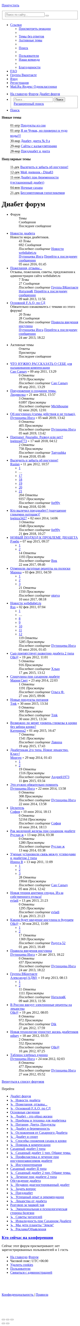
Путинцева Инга (31, 256)
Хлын (55, 669)
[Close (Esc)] (3, 1319)
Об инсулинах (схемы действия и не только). (43, 414)
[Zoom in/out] (12, 1319)
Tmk (13, 703)
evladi (14, 900)
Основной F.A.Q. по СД (27, 303)
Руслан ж (17, 835)
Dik (53, 1024)
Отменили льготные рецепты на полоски (40, 568)
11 (20, 630)
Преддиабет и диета (35, 151)
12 (20, 634)
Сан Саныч (18, 371)
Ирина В (16, 862)
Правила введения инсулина (31, 951)
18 (20, 479)
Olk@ (14, 657)
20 (20, 487)
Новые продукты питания (29, 700)
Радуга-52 (58, 943)
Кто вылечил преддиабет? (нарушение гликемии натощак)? (38, 512)
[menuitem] (31, 36)
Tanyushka (58, 452)
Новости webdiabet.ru (25, 603)
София (15, 811)
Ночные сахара (32, 187)
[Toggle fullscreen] (7, 1319)
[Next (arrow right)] (7, 1323)
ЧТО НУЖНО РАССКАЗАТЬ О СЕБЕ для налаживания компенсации (41, 365)
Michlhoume (59, 406)
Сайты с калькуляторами (39, 146)
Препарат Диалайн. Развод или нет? (36, 437)
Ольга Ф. (57, 692)
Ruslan (15, 464)
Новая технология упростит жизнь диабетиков (44, 1032)
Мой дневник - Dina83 (36, 172)
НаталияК (26, 291)
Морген (16, 757)
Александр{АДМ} (23, 978)
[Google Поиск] (47, 15)
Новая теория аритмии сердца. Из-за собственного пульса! (36, 894)
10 (20, 626)
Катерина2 (18, 730)
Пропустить (10, 5)
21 (20, 491)
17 (20, 476)
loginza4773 (18, 441)
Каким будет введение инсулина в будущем (41, 920)
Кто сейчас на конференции (27, 1237)
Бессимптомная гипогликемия (42, 193)
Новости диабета (22, 233)
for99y (55, 503)
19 (20, 483)
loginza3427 (18, 518)
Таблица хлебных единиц (29, 1055)
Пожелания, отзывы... (26, 268)
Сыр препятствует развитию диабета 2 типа (42, 653)
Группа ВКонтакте (64, 287)
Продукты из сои (33, 125)
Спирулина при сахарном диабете (35, 676)
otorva (55, 595)
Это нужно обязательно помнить (34, 784)
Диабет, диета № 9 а (35, 141)
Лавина (56, 742)
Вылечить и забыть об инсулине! (44, 167)
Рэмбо (14, 541)
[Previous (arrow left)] (3, 1323)
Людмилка (18, 394)
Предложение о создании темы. (33, 391)
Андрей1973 (60, 777)
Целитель (17, 808)
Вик (54, 560)
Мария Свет (19, 680)
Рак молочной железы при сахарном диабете (42, 831)
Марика (16, 572)
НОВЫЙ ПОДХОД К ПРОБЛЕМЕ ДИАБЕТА (44, 537)
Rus (13, 607)
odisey (14, 1035)
